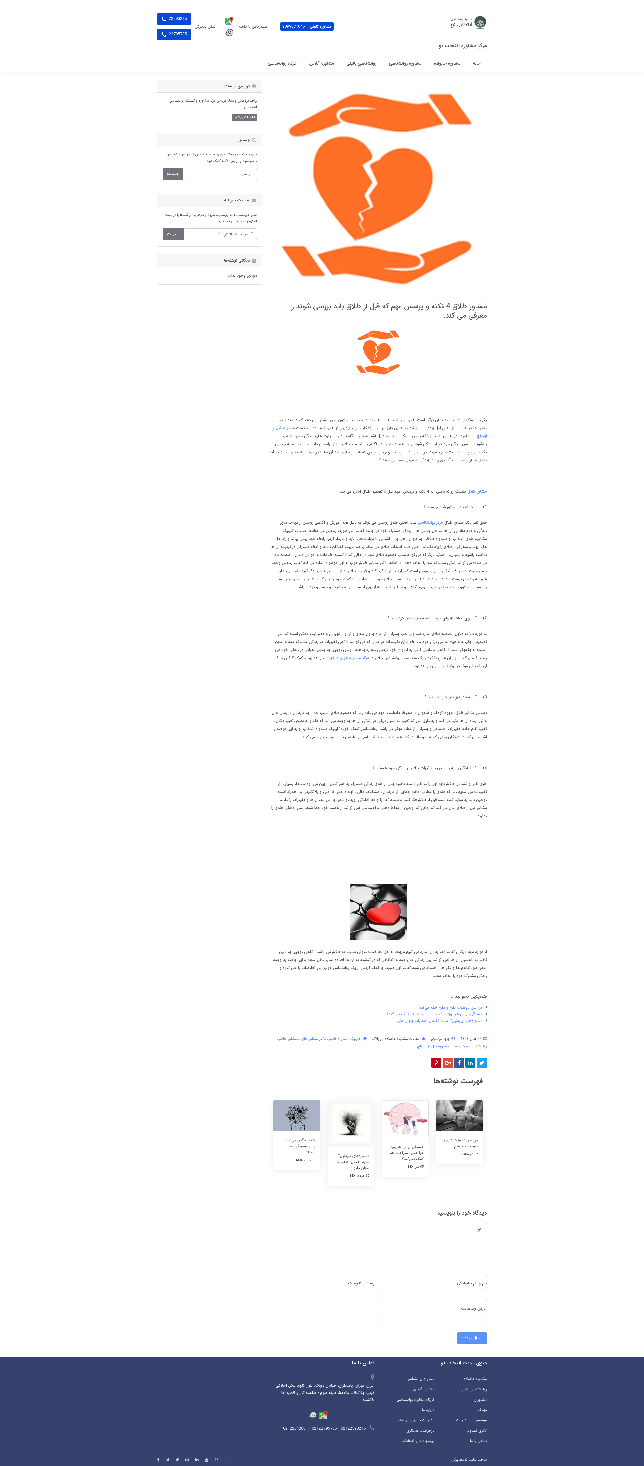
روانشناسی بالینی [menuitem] (361, 63)
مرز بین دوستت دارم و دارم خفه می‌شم (451, 1007)
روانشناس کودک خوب (469, 1046)
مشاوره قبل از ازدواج (433, 1046)
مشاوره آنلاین (423, 1389)
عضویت (173, 234)
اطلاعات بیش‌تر (244, 117)
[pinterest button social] (216, 1460)
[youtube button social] (207, 1460)
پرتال (454, 1459)
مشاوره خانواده (475, 1379)
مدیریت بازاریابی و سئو (416, 1420)
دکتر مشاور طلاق (312, 1039)
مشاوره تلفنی (307, 26)
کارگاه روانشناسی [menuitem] (282, 63)
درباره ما (428, 1410)
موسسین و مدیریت (471, 1420)
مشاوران (480, 1400)
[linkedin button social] (197, 1460)
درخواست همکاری (420, 1431)
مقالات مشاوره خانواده (401, 1039)
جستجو (173, 174)
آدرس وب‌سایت (474, 1308)
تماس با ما (478, 1441)
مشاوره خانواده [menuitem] (447, 63)
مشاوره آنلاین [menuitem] (321, 63)
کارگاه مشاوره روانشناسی (415, 1400)
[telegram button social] (167, 1459)
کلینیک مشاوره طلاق (344, 1039)
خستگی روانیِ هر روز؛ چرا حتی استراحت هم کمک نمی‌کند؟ (434, 1014)
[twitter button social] (177, 1460)
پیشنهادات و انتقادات (418, 1441)
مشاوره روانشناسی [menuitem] (405, 63)
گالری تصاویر (477, 1431)
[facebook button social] (158, 1460)
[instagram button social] (187, 1460)
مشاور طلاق (287, 1039)
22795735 (177, 34)
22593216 (177, 19)
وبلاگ (376, 1039)
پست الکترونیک (361, 1283)
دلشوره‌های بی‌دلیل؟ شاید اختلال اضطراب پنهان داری (439, 1020)
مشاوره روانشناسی (420, 1379)
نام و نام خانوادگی (472, 1283)
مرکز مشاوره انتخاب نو (463, 46)
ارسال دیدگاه (472, 1338)
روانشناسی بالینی (474, 1389)
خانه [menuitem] (476, 63)
